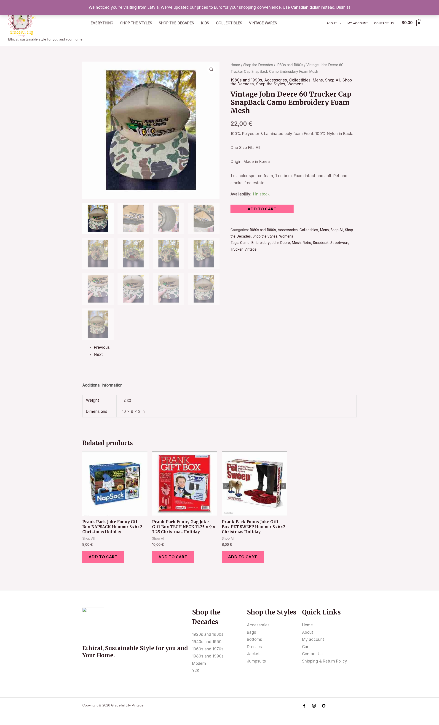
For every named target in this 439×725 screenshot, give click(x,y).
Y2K (195, 670)
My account (358, 23)
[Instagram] (314, 706)
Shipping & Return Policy (324, 661)
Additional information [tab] (102, 385)
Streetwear (339, 243)
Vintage (250, 249)
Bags (251, 632)
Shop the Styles (136, 23)
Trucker (236, 249)
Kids (205, 23)
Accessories (275, 80)
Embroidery (260, 243)
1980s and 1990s (289, 65)
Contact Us (384, 23)
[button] (211, 69)
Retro (306, 243)
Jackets (254, 654)
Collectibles (229, 23)
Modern (199, 663)
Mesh (296, 243)
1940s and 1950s (208, 641)
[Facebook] (304, 706)
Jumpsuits (256, 661)
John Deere (281, 243)
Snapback (321, 243)
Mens (318, 80)
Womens (295, 84)
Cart (306, 646)
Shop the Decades (176, 23)
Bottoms (254, 639)
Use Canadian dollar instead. (309, 7)
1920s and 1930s (207, 634)
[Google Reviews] (324, 706)
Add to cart (262, 208)
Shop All (332, 80)
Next (98, 354)
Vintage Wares (263, 23)
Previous (102, 347)
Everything (102, 23)
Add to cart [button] (103, 556)
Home (235, 65)
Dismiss (343, 7)
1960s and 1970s (207, 649)
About (332, 23)
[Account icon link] (429, 23)
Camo (244, 243)
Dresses (254, 646)
